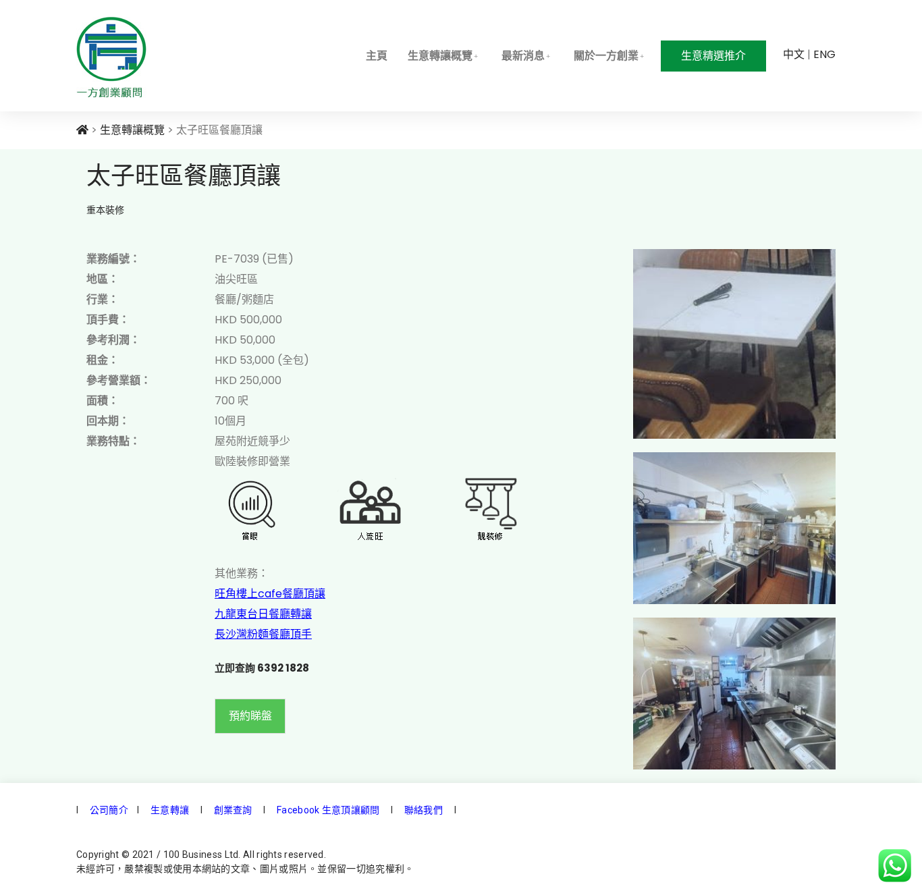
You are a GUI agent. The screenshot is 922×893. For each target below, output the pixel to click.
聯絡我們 (423, 810)
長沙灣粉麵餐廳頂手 (263, 634)
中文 (794, 54)
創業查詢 (233, 810)
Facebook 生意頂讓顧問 (328, 810)
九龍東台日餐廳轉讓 (263, 614)
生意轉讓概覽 (440, 55)
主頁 (376, 55)
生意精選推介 (713, 55)
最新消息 (523, 55)
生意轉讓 (169, 810)
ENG (824, 54)
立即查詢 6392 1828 (262, 668)
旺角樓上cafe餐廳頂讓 (270, 593)
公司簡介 (108, 810)
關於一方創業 (606, 55)
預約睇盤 (250, 716)
